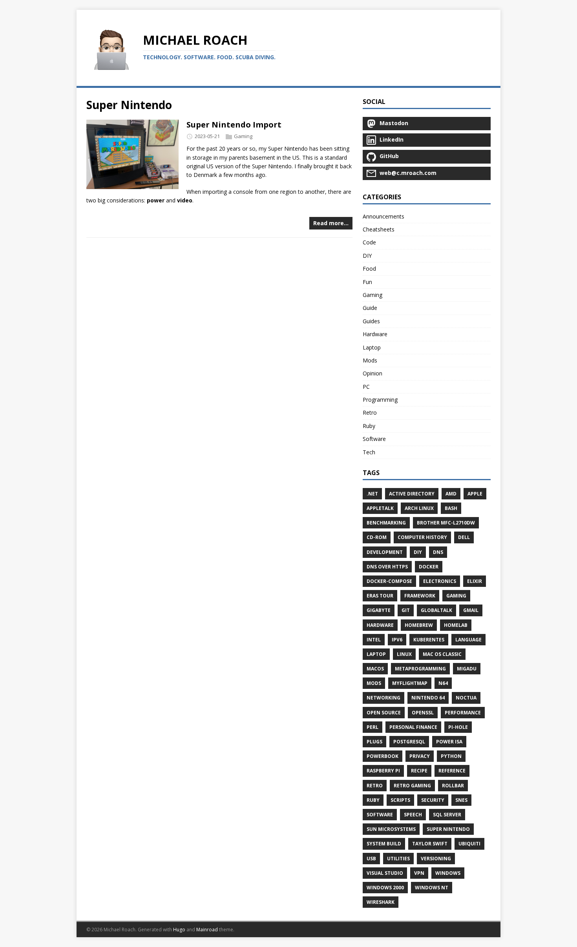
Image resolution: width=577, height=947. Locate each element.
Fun (367, 282)
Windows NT (431, 887)
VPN (419, 873)
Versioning (436, 858)
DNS (438, 552)
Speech (413, 814)
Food (369, 268)
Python (451, 756)
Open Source (384, 712)
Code (369, 242)
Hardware (375, 334)
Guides (371, 321)
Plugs (374, 741)
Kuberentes (428, 639)
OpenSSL (423, 712)
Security (432, 800)
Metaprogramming (420, 668)
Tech (369, 452)
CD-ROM (377, 537)
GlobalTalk (436, 610)
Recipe (419, 770)
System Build (384, 843)
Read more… (331, 223)
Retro (370, 412)
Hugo (179, 929)
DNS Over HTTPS (387, 566)
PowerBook (382, 756)
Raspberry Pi (383, 770)
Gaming (243, 136)
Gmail (470, 610)
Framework (419, 595)
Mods (370, 360)
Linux (404, 654)
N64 (443, 683)
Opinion (372, 373)
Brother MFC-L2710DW (446, 522)
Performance (463, 712)
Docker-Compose (389, 581)
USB (371, 858)
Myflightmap (409, 683)
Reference (452, 770)
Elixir (474, 581)
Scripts (400, 800)
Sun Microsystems (391, 829)
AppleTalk (380, 508)
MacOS (375, 668)
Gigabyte (379, 610)
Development (385, 552)
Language (468, 639)
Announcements (383, 216)
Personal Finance (413, 727)
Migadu (467, 668)
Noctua (466, 697)
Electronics (439, 581)
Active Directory (412, 493)
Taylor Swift (429, 843)
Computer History (422, 537)
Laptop (372, 347)
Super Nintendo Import (233, 124)
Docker (428, 566)
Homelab (455, 625)
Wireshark (380, 902)
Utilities (398, 858)
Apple (474, 493)
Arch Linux (419, 508)
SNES (461, 800)
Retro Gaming (412, 785)
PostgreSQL (409, 741)
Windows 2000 (385, 887)
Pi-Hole (458, 727)
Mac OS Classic (442, 654)
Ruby (369, 426)
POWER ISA (449, 741)
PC (366, 386)
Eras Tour (380, 595)
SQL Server (447, 814)
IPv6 (397, 639)
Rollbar (453, 785)
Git (406, 610)
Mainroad (207, 929)
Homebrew (419, 625)
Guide (370, 307)
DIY (367, 255)
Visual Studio (385, 873)
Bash (451, 508)
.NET (372, 493)
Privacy (419, 756)
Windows (447, 873)
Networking (383, 697)
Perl (372, 727)
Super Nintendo (448, 829)
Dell (464, 537)
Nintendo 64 (428, 697)
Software (374, 439)
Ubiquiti (469, 843)
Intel (374, 639)
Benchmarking (386, 522)
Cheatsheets (378, 229)
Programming (380, 399)
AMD (451, 493)
